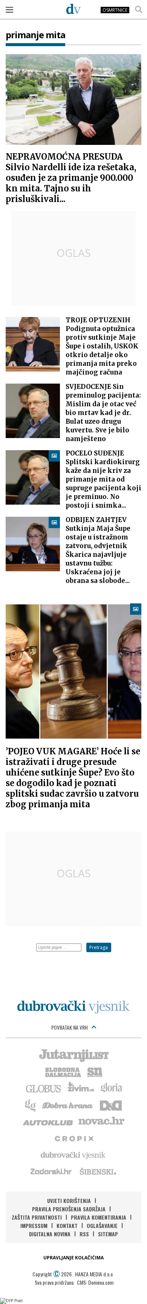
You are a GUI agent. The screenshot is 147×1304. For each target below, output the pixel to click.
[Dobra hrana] (68, 1104)
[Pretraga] (138, 9)
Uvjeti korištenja (69, 1201)
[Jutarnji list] (73, 1054)
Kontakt (67, 1225)
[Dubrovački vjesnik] (73, 1154)
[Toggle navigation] (9, 9)
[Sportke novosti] (95, 1071)
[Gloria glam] (30, 1104)
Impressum (33, 1225)
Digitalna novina (49, 1234)
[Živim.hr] (81, 1088)
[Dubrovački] (73, 9)
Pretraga (98, 947)
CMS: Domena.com (95, 1282)
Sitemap (108, 1234)
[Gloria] (111, 1088)
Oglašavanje (102, 1225)
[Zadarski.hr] (51, 1171)
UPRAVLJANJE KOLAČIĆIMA (73, 1257)
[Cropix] (73, 1137)
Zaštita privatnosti (37, 1217)
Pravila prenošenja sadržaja (69, 1209)
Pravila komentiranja (98, 1217)
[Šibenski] (98, 1171)
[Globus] (44, 1088)
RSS (84, 1234)
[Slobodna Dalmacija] (62, 1071)
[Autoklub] (48, 1121)
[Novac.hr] (101, 1121)
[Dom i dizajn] (111, 1104)
